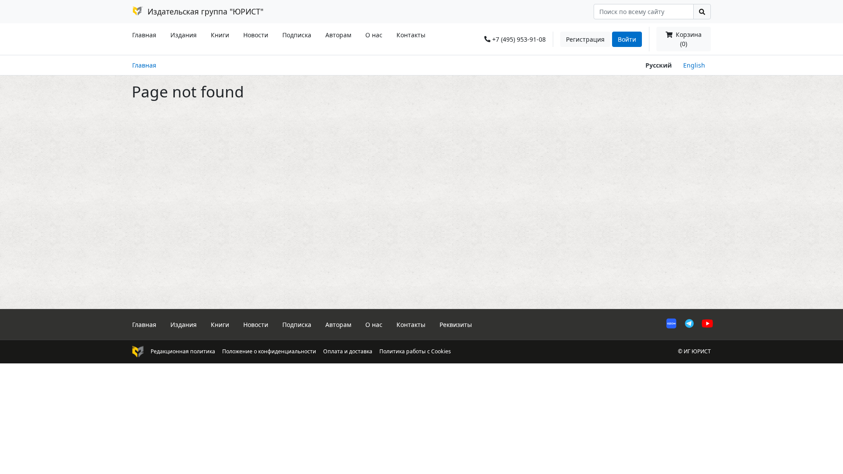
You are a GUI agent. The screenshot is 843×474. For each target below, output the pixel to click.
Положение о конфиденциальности (269, 351)
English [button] (694, 65)
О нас (373, 35)
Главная (144, 35)
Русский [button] (658, 65)
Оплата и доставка (347, 351)
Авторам (338, 35)
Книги (220, 35)
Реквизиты (456, 324)
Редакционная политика (183, 351)
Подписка (296, 35)
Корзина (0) (688, 39)
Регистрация (585, 39)
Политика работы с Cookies (415, 351)
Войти (627, 39)
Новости (255, 35)
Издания (183, 35)
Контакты (410, 35)
